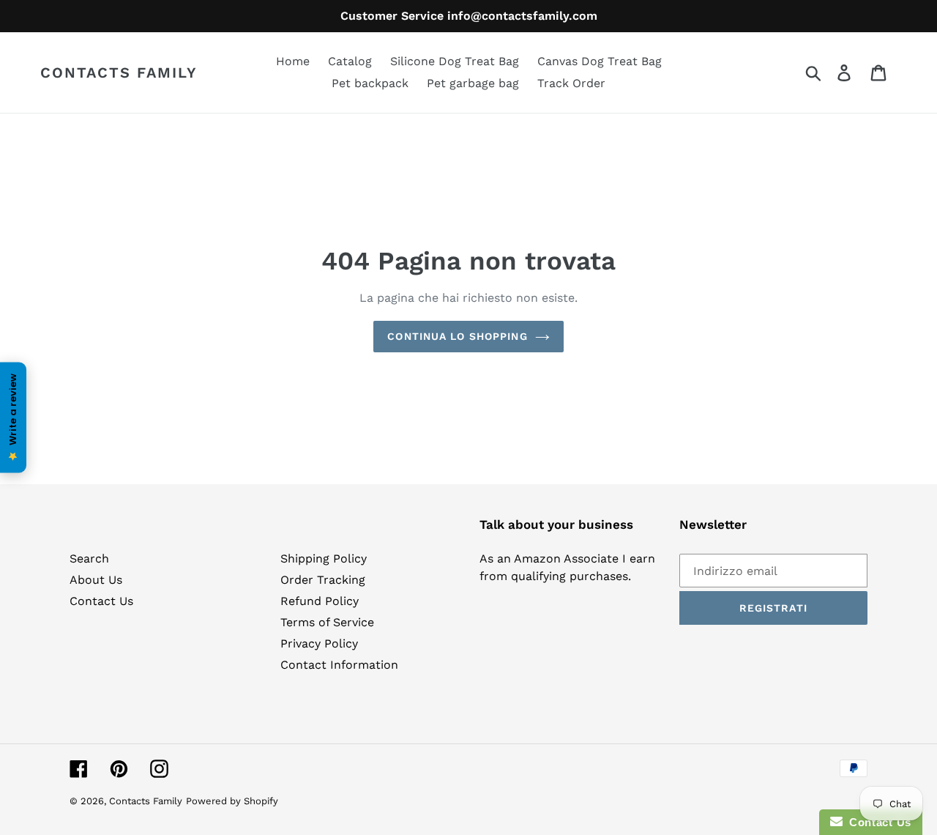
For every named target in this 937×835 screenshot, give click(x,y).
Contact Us (101, 601)
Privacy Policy (319, 643)
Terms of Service (327, 622)
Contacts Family (119, 72)
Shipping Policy (323, 558)
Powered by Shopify (232, 800)
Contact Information (339, 665)
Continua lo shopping (457, 336)
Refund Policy (319, 601)
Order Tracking (322, 580)
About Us (96, 580)
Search (89, 558)
